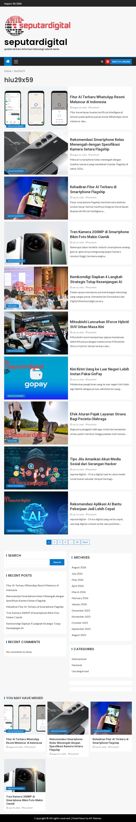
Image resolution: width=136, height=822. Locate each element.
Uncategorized (16, 126)
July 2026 (77, 573)
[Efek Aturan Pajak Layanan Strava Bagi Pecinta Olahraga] (36, 422)
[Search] (102, 61)
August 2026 (79, 567)
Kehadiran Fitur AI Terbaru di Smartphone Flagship (35, 606)
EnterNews (78, 818)
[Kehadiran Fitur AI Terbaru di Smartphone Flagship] (36, 198)
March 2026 (79, 591)
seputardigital (35, 42)
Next (85, 542)
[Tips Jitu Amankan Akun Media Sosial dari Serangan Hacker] (36, 467)
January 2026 (79, 604)
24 (77, 542)
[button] (15, 61)
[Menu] (15, 61)
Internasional (79, 658)
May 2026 (77, 579)
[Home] (8, 61)
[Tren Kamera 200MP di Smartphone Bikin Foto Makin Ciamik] (36, 243)
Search (14, 555)
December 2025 (81, 610)
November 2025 (81, 616)
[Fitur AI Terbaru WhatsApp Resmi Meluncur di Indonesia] (36, 108)
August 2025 (79, 634)
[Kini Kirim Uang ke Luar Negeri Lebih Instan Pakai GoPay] (36, 378)
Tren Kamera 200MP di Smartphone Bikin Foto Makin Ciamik (24, 800)
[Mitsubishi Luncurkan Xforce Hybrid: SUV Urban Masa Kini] (36, 333)
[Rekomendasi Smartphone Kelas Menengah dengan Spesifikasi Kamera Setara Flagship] (36, 153)
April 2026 (78, 585)
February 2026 (80, 598)
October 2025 (80, 622)
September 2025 (81, 628)
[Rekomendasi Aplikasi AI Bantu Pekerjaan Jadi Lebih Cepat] (36, 512)
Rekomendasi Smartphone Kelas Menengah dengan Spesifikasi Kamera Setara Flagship (97, 144)
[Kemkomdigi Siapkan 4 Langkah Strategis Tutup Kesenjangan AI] (36, 288)
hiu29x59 (95, 107)
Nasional (12, 306)
